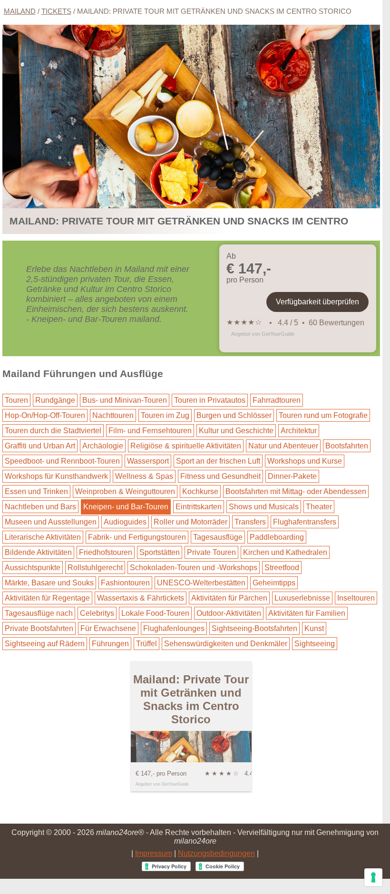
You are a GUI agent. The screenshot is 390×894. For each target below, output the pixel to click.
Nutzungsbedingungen (216, 853)
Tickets (56, 11)
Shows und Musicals (264, 507)
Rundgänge (55, 400)
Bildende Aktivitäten (38, 552)
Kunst (314, 628)
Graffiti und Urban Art (40, 446)
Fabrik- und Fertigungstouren (137, 537)
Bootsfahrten (346, 446)
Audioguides (125, 522)
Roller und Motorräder (190, 522)
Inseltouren (356, 598)
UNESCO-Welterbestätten (201, 583)
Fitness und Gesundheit (220, 476)
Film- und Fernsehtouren (150, 431)
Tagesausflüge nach (39, 613)
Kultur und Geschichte (236, 431)
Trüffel (146, 644)
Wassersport (148, 461)
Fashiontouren (125, 583)
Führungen (110, 644)
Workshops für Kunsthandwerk (56, 476)
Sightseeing (314, 644)
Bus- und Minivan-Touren (124, 400)
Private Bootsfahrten (39, 628)
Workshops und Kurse (304, 461)
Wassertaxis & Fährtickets (140, 598)
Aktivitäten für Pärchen (229, 598)
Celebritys (97, 613)
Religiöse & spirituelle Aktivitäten (185, 446)
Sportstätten (159, 552)
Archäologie (102, 446)
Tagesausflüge (218, 537)
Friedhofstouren (105, 552)
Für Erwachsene (108, 628)
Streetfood (281, 568)
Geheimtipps (274, 583)
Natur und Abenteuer (283, 446)
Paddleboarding (277, 537)
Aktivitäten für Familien (306, 613)
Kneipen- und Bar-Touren (125, 507)
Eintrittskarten (199, 507)
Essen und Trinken (36, 491)
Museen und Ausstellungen (51, 522)
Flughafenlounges (174, 628)
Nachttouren (113, 415)
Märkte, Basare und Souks (49, 583)
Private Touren (211, 552)
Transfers (250, 522)
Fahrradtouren (277, 400)
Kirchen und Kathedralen (285, 552)
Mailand (20, 11)
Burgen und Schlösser (234, 415)
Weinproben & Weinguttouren (125, 491)
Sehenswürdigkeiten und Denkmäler (225, 644)
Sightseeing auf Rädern (45, 644)
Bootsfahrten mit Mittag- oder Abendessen (295, 491)
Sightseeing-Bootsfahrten (254, 628)
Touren (16, 400)
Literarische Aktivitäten (43, 537)
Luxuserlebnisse (302, 598)
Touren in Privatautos (209, 400)
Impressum (153, 853)
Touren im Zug (165, 415)
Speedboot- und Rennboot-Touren (62, 461)
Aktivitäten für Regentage (47, 598)
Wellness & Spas (144, 476)
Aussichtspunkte (32, 568)
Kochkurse (200, 491)
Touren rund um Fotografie (323, 415)
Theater (319, 507)
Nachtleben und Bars (40, 507)
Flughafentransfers (304, 522)
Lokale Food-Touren (155, 613)
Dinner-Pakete (292, 476)
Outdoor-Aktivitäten (228, 613)
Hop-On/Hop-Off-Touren (45, 415)
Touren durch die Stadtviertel (53, 431)
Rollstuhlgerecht (95, 568)
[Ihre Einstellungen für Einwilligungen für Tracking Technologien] (373, 877)
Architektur (299, 431)
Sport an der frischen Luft (218, 461)
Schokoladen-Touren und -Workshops (193, 568)
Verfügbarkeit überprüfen (317, 302)
